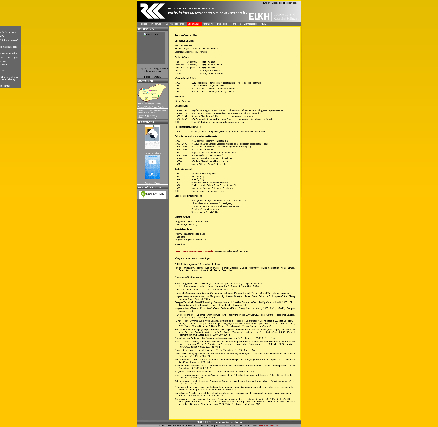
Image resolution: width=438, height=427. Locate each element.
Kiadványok (208, 24)
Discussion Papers (152, 183)
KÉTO (263, 24)
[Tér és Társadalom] (152, 137)
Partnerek (236, 24)
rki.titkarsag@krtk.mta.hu (270, 425)
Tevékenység (156, 24)
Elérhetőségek (250, 24)
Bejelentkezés (290, 3)
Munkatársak (193, 24)
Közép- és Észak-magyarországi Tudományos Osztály (152, 111)
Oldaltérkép (277, 3)
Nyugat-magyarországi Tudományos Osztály (147, 117)
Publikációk (222, 24)
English (266, 3)
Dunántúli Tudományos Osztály (151, 107)
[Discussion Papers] (152, 167)
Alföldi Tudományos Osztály (149, 104)
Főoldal (143, 24)
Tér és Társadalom (153, 153)
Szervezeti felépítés (175, 24)
